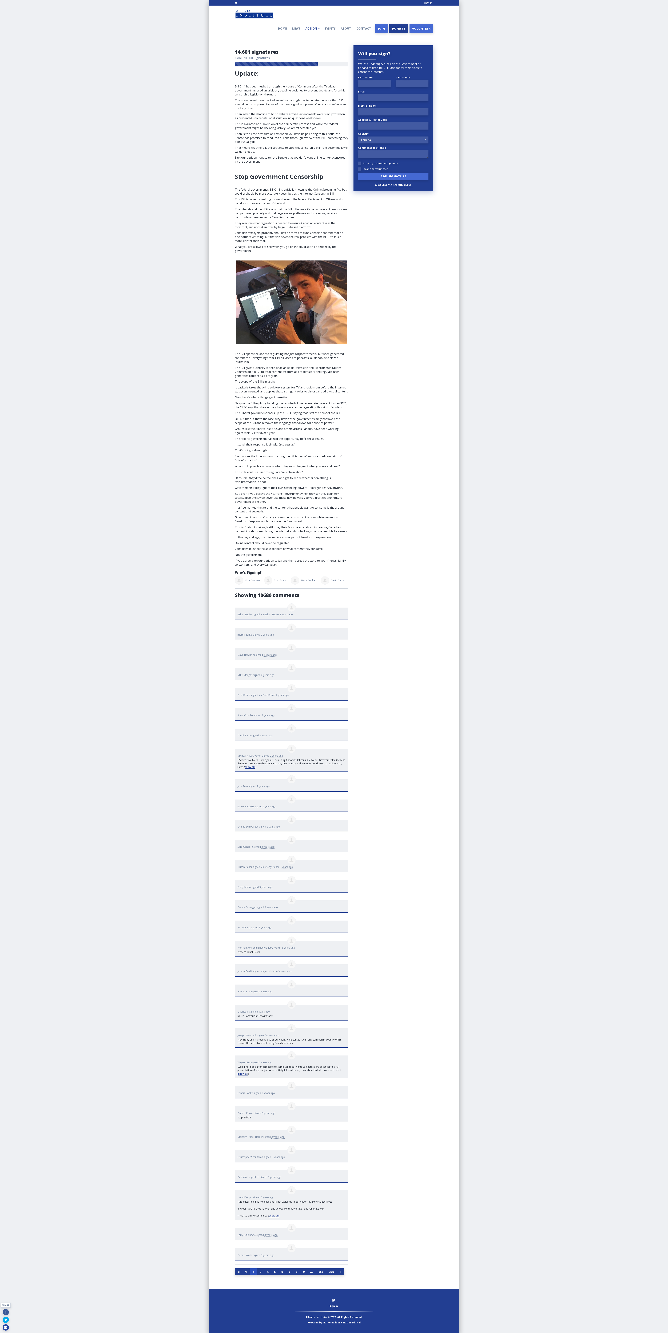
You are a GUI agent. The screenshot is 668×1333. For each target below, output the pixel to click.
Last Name (403, 77)
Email (361, 91)
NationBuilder (331, 1322)
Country (363, 133)
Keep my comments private (380, 163)
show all (250, 767)
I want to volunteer (375, 169)
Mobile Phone (367, 105)
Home (282, 28)
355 (321, 1272)
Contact (363, 28)
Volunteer (421, 28)
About (346, 28)
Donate (398, 28)
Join (381, 28)
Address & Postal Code (372, 119)
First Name (365, 77)
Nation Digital (352, 1322)
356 (331, 1272)
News (296, 28)
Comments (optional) (372, 147)
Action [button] (311, 28)
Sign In (428, 3)
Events (330, 28)
